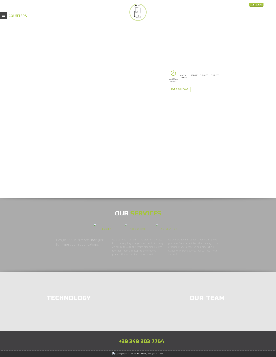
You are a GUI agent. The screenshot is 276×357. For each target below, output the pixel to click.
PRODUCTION (138, 229)
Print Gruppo (140, 354)
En (239, 4)
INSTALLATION (169, 229)
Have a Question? (179, 89)
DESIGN (107, 229)
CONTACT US (256, 5)
